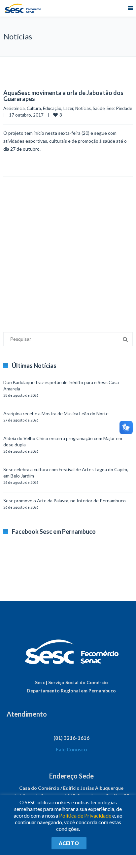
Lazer (68, 108)
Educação (52, 108)
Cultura (34, 108)
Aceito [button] (69, 843)
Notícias (83, 108)
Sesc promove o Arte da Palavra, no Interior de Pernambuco (64, 500)
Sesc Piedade (119, 108)
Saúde (99, 108)
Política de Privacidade (85, 815)
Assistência (14, 108)
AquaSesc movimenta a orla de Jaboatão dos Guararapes (63, 95)
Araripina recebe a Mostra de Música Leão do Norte (56, 413)
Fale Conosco (71, 749)
